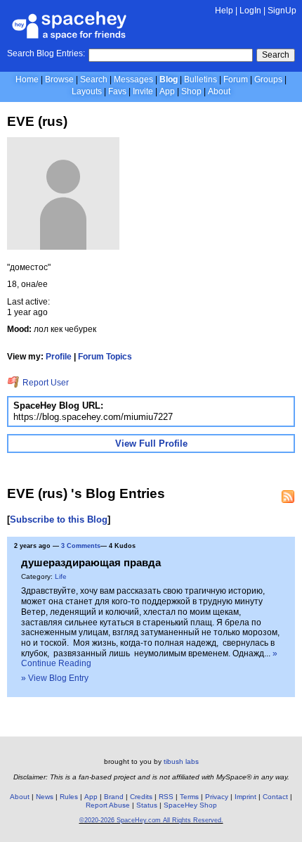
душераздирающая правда (91, 562)
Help (224, 10)
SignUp (282, 10)
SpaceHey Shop (190, 805)
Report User (44, 383)
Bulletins (200, 79)
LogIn (250, 10)
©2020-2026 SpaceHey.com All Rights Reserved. (151, 820)
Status (146, 805)
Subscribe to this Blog (58, 519)
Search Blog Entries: (46, 53)
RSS (166, 796)
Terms (189, 796)
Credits (141, 796)
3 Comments (80, 545)
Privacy (216, 796)
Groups (268, 79)
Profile (59, 357)
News (44, 796)
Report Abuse (108, 805)
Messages (133, 79)
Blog (168, 79)
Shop (191, 91)
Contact (275, 796)
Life (61, 576)
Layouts (87, 91)
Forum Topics (105, 357)
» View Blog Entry (54, 678)
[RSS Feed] (288, 496)
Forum (235, 79)
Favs (117, 91)
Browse (59, 79)
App (167, 91)
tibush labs (181, 761)
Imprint (245, 796)
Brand (114, 796)
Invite (143, 91)
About (219, 91)
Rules (69, 796)
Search (275, 55)
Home (27, 79)
